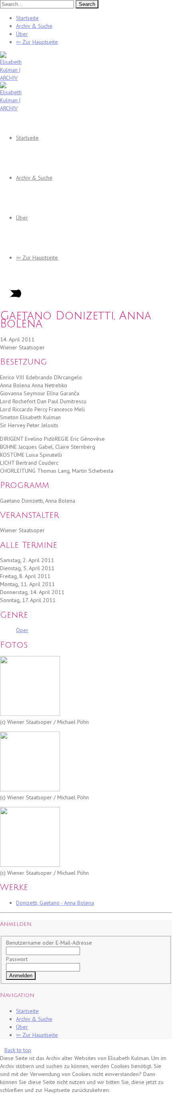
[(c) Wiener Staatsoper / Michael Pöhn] (30, 713)
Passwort (17, 959)
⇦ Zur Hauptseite (37, 42)
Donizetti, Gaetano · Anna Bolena (55, 902)
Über (22, 34)
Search (87, 4)
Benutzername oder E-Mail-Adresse (49, 942)
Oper (22, 630)
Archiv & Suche (34, 26)
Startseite (27, 18)
